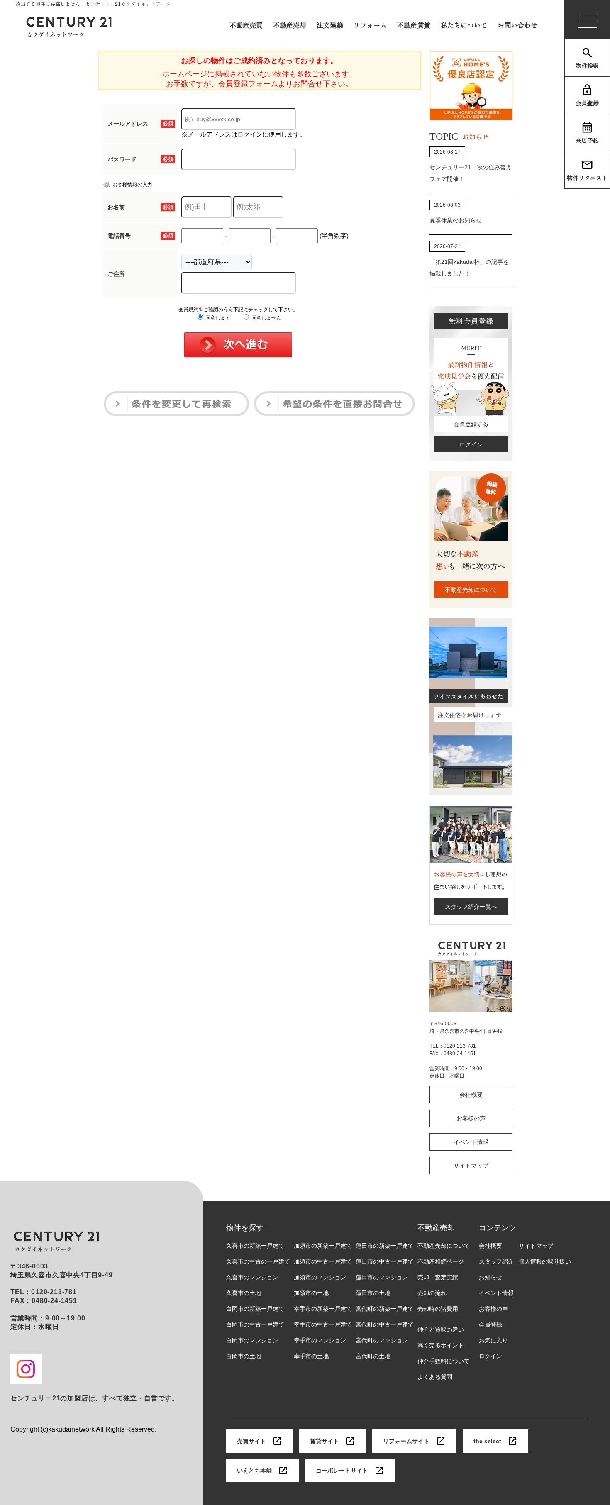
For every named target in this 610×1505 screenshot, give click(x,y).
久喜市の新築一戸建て (255, 1245)
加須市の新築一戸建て (323, 1245)
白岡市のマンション (252, 1340)
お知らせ (490, 1277)
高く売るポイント (440, 1345)
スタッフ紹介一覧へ (471, 906)
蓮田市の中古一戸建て (385, 1261)
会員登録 (587, 103)
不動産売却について (471, 589)
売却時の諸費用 (437, 1308)
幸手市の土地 (311, 1356)
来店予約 (587, 140)
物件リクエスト (587, 177)
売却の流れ (432, 1293)
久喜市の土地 (243, 1293)
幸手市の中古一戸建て (323, 1324)
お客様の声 (471, 1118)
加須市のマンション (320, 1277)
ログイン (471, 444)
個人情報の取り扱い (545, 1261)
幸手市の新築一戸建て (323, 1308)
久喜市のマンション (252, 1277)
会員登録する (471, 424)
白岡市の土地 (243, 1356)
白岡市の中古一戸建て (255, 1324)
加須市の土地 (311, 1293)
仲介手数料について (443, 1361)
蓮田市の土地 (373, 1293)
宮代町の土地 (373, 1356)
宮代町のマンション (382, 1340)
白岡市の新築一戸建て (255, 1308)
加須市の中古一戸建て (323, 1261)
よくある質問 (434, 1376)
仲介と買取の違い (440, 1329)
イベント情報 (471, 1142)
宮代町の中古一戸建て (385, 1324)
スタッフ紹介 (496, 1261)
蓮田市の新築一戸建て (385, 1245)
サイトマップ (471, 1165)
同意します (217, 318)
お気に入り (493, 1340)
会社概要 (471, 1094)
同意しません (265, 318)
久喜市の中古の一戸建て (258, 1261)
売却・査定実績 (437, 1277)
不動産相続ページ (440, 1261)
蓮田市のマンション (382, 1277)
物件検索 (587, 65)
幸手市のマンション (320, 1340)
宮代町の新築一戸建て (385, 1308)
